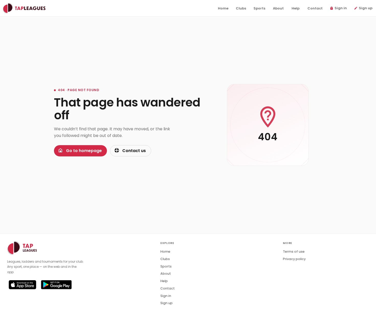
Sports (166, 266)
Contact (167, 288)
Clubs (165, 259)
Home (165, 251)
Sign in (165, 296)
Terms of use (294, 251)
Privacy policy (294, 259)
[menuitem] (223, 8)
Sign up (166, 303)
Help (164, 281)
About (165, 273)
